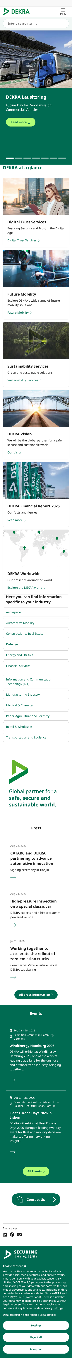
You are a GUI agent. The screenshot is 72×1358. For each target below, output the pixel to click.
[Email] (19, 1234)
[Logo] (18, 12)
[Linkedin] (5, 1234)
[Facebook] (12, 1234)
